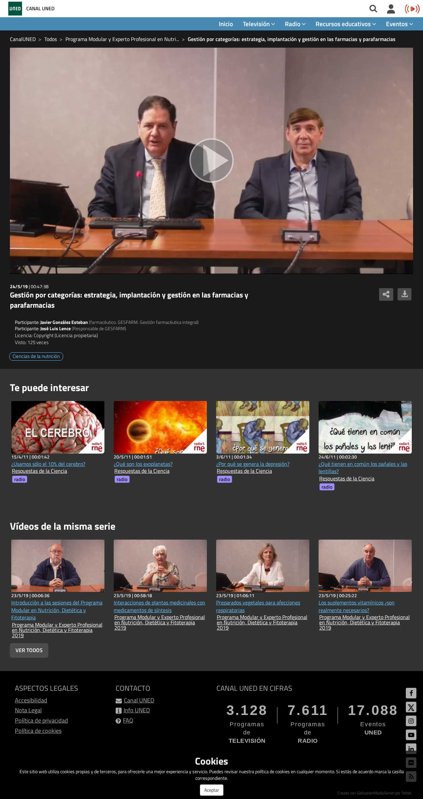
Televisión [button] (257, 23)
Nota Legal (28, 710)
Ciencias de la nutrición (36, 356)
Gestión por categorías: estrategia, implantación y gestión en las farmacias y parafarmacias (292, 39)
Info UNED (137, 710)
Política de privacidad (41, 720)
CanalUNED (23, 39)
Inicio (226, 23)
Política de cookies (38, 730)
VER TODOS (29, 650)
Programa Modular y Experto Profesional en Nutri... (122, 39)
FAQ (128, 720)
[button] (410, 443)
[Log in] (391, 9)
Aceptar (211, 789)
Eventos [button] (397, 23)
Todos (50, 39)
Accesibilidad (31, 700)
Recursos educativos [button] (344, 23)
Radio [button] (293, 23)
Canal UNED (139, 700)
